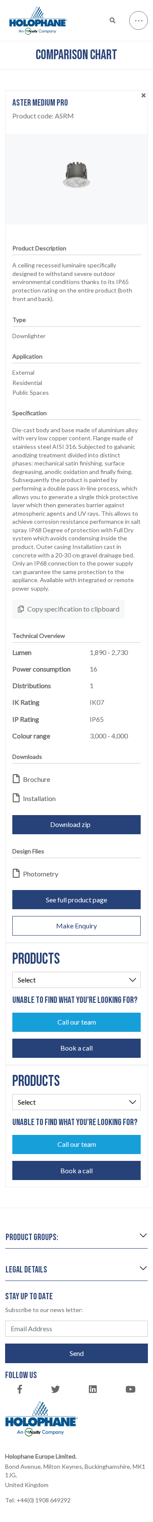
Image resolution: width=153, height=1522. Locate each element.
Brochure (36, 779)
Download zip (70, 824)
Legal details (26, 1269)
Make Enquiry (76, 926)
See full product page (76, 900)
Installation (39, 798)
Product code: (43, 116)
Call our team (76, 1022)
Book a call (76, 1048)
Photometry (40, 874)
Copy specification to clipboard (73, 609)
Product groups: (32, 1237)
